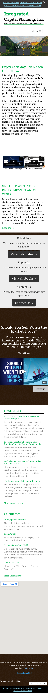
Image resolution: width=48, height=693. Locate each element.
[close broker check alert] (44, 2)
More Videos (24, 353)
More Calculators (13, 575)
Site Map (17, 681)
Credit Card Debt (12, 562)
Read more (8, 227)
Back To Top (37, 683)
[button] (36, 31)
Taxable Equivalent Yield (16, 545)
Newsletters (12, 410)
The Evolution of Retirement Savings (22, 480)
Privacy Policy (6, 681)
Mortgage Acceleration (15, 519)
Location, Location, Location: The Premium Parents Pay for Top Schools (22, 443)
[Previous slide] (3, 49)
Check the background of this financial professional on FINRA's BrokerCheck (22, 4)
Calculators (12, 514)
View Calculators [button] (23, 254)
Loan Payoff (10, 533)
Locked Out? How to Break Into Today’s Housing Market (23, 462)
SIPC (31, 668)
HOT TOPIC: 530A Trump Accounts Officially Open (21, 417)
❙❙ (27, 52)
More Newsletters (13, 503)
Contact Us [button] (22, 303)
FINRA (26, 668)
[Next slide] (45, 49)
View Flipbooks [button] (22, 278)
